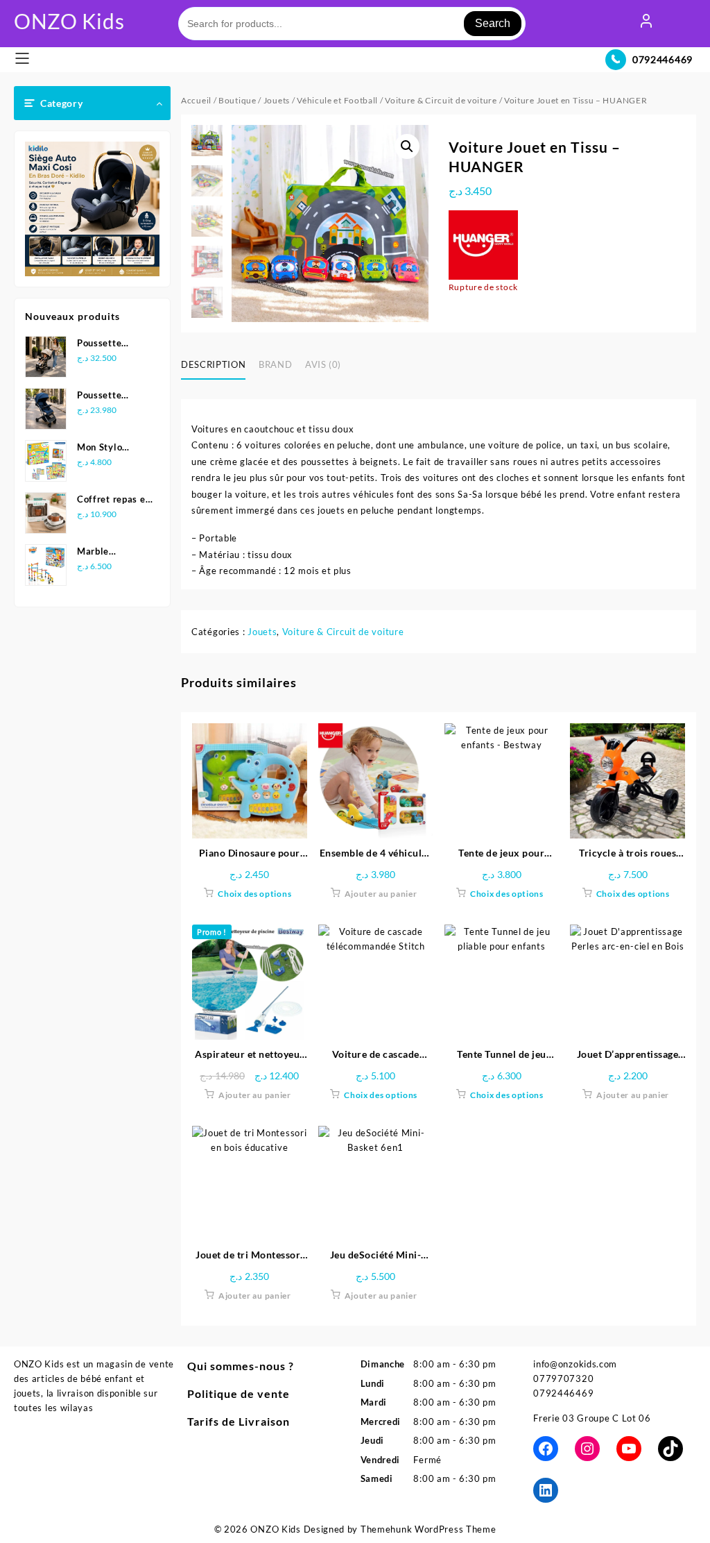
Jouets (276, 100)
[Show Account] (646, 23)
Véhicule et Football (337, 100)
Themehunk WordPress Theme (428, 1529)
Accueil (196, 100)
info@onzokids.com (575, 1363)
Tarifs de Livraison (238, 1421)
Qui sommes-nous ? (240, 1365)
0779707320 (563, 1378)
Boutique (237, 100)
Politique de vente (238, 1393)
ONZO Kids (69, 20)
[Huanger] (483, 245)
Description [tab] (213, 364)
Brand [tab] (275, 364)
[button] (407, 146)
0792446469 (662, 59)
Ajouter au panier (381, 893)
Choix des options (254, 893)
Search (492, 23)
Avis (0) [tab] (323, 364)
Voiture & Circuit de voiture (441, 100)
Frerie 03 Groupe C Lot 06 (592, 1418)
